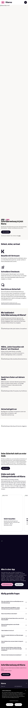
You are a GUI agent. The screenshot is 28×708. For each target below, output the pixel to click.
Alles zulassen (18, 704)
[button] (14, 602)
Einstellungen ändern (14, 700)
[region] (14, 698)
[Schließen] (25, 690)
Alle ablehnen (10, 704)
